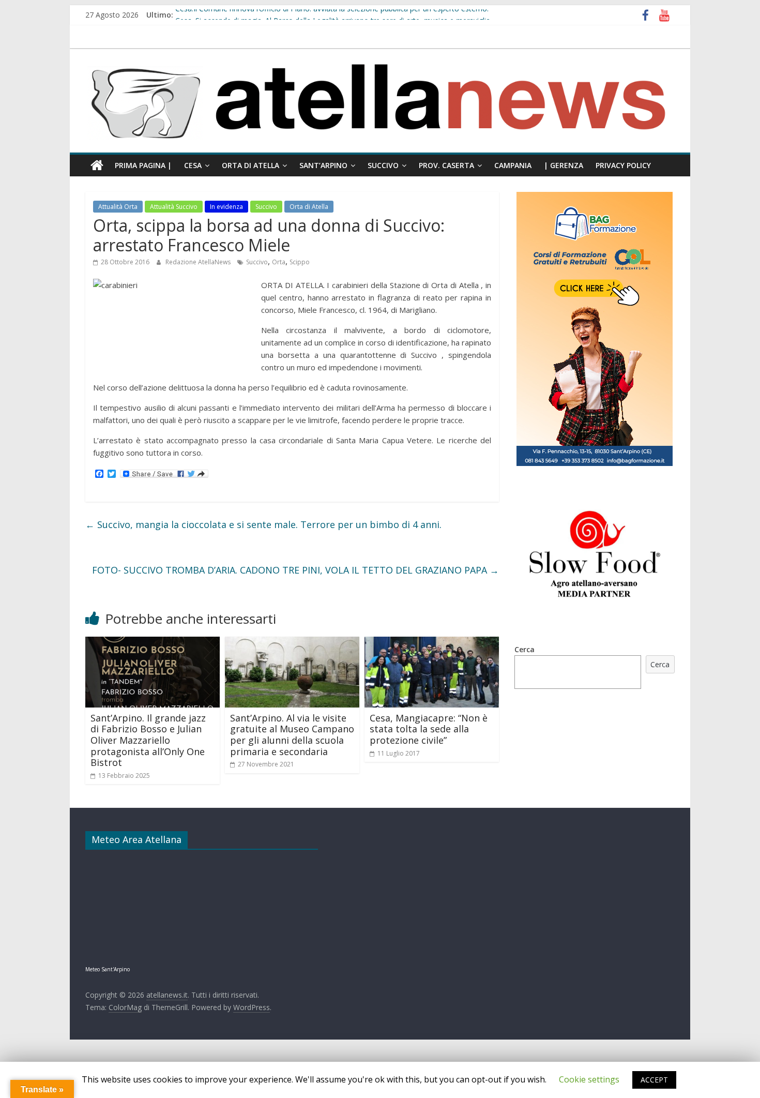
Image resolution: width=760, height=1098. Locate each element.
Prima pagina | (143, 165)
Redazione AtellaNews (198, 262)
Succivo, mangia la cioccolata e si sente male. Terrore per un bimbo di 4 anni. (263, 524)
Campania (512, 165)
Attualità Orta (118, 206)
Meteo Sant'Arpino (107, 969)
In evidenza (226, 206)
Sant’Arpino (323, 165)
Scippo (300, 262)
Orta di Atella (250, 165)
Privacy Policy (623, 165)
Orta (278, 262)
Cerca (524, 649)
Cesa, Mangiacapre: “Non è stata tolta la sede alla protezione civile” (429, 729)
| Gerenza (563, 165)
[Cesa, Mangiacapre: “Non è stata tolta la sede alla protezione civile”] (431, 643)
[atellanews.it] (380, 54)
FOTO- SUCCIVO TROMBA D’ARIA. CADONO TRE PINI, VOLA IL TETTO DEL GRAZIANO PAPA (295, 570)
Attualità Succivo (173, 206)
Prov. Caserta (446, 165)
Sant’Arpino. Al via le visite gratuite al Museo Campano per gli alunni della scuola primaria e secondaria (292, 735)
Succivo (383, 165)
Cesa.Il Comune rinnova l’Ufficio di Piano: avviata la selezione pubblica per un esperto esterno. (332, 15)
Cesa (193, 165)
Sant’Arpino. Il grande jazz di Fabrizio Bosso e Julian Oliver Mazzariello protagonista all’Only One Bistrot (148, 740)
